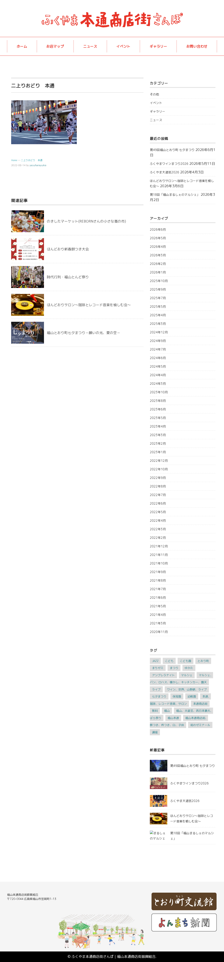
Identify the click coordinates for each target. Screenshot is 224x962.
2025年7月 (158, 298)
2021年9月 (158, 572)
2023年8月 (158, 401)
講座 (155, 732)
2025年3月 (158, 324)
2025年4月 (158, 315)
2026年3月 (158, 255)
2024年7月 (158, 349)
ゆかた (189, 668)
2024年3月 (158, 383)
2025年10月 (159, 281)
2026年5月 (158, 238)
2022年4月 (158, 520)
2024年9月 (158, 341)
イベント (123, 46)
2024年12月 (159, 332)
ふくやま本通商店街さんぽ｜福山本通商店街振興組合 (114, 956)
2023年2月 (158, 443)
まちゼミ (157, 668)
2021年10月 (159, 563)
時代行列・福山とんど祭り (68, 277)
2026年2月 (158, 264)
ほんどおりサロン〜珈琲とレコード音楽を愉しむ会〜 (89, 304)
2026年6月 (158, 229)
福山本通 (173, 718)
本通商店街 (200, 704)
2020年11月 (159, 632)
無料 (155, 711)
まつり (174, 668)
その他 (154, 94)
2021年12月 (159, 546)
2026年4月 (158, 247)
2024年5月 (158, 366)
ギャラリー (158, 46)
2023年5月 (158, 418)
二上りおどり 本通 (31, 160)
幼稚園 (191, 696)
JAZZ (155, 661)
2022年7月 (158, 495)
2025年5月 (158, 306)
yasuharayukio (38, 165)
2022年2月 (158, 538)
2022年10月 (159, 469)
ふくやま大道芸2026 (164, 172)
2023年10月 (159, 392)
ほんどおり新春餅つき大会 (68, 249)
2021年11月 (159, 555)
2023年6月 (158, 409)
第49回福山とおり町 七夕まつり (172, 150)
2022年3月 (158, 529)
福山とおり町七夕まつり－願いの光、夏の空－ (83, 332)
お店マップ (55, 46)
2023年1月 (158, 452)
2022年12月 (159, 461)
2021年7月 (158, 589)
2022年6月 (158, 503)
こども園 (185, 661)
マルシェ (186, 675)
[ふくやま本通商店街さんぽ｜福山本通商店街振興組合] (112, 12)
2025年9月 (158, 289)
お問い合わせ (196, 46)
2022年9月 (158, 478)
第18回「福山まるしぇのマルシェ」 (175, 194)
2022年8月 (158, 486)
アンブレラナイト (163, 675)
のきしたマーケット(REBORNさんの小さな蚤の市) (86, 221)
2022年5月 (158, 512)
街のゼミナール (200, 725)
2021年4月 (158, 615)
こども (169, 661)
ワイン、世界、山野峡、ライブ (187, 689)
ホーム (22, 46)
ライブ (156, 689)
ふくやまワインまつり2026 (169, 164)
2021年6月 (158, 597)
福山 (167, 711)
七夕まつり (159, 696)
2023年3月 (158, 435)
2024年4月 (158, 375)
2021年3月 (158, 623)
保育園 (177, 696)
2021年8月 (158, 580)
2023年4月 (158, 426)
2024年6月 (158, 358)
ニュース (90, 46)
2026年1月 (158, 272)
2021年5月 (158, 606)
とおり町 (203, 661)
